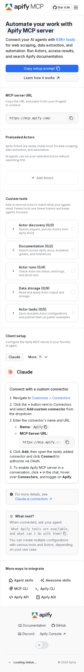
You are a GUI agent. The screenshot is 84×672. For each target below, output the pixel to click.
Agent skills (23, 580)
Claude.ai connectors (31, 499)
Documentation (34, 625)
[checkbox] (72, 229)
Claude (14, 357)
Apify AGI (48, 597)
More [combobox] (34, 357)
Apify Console (51, 634)
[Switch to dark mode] (42, 645)
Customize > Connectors (51, 398)
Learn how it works (39, 78)
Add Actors (44, 178)
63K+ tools (65, 39)
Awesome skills (58, 580)
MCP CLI (21, 589)
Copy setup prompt (39, 68)
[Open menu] (76, 7)
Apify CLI (47, 589)
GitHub (61, 625)
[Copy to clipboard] (71, 118)
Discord (28, 634)
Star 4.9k (64, 7)
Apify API (21, 597)
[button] (45, 427)
